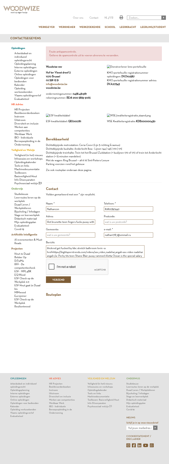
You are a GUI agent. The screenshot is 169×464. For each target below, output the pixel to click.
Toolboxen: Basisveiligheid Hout (103, 399)
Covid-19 (19, 229)
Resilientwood (22, 306)
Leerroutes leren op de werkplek (142, 386)
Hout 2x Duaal (22, 253)
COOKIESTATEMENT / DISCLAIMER (138, 437)
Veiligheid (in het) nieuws (28, 155)
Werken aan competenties (62, 399)
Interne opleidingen (25, 67)
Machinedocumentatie (27, 169)
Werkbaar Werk (23, 134)
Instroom (19, 116)
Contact (93, 17)
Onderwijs (17, 188)
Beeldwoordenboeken (27, 113)
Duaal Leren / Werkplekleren (140, 390)
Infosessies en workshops (28, 158)
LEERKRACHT (128, 27)
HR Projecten (22, 109)
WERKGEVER (47, 27)
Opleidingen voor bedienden (24, 403)
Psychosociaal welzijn (26, 183)
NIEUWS (130, 417)
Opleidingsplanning (25, 63)
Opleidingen (18, 48)
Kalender (19, 84)
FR (111, 17)
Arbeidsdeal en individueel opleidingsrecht (23, 57)
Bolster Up (20, 257)
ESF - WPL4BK (22, 271)
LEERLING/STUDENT (153, 27)
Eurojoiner (20, 295)
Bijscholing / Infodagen (27, 211)
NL (106, 17)
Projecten (17, 248)
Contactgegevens (25, 38)
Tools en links (21, 165)
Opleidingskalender (25, 162)
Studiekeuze (21, 194)
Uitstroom (20, 120)
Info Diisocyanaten (24, 179)
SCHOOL (110, 27)
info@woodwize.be (56, 84)
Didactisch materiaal (25, 218)
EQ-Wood (19, 274)
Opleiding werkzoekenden (23, 409)
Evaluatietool (21, 98)
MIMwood (20, 292)
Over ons (78, 17)
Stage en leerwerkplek (27, 215)
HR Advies (17, 104)
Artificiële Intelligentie (24, 234)
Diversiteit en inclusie (26, 123)
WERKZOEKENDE (90, 27)
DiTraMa (19, 260)
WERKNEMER (67, 27)
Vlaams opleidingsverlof (27, 95)
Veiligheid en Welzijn (23, 149)
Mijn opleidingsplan (25, 222)
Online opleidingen (25, 74)
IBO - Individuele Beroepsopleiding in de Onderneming (27, 141)
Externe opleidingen (25, 70)
